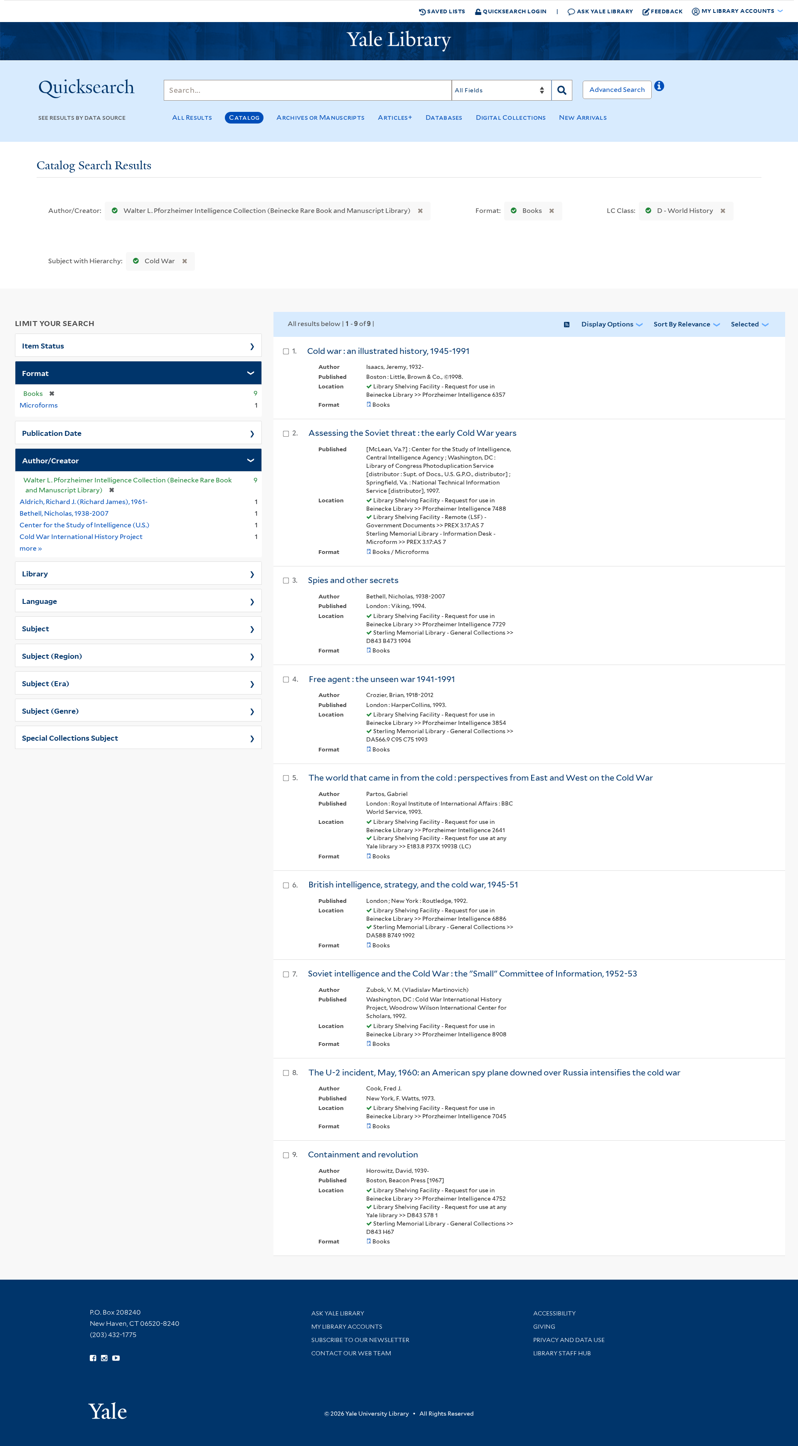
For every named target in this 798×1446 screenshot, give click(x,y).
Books (532, 211)
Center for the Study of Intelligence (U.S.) (85, 525)
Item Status (43, 345)
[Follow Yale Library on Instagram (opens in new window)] (104, 1358)
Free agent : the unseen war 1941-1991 (382, 679)
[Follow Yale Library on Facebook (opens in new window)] (93, 1358)
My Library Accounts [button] (738, 11)
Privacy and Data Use (569, 1340)
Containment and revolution (363, 1154)
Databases (444, 117)
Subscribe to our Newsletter (360, 1340)
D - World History (685, 211)
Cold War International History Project (81, 537)
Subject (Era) (45, 683)
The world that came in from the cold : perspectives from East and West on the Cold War (480, 778)
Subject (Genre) (50, 710)
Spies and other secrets (353, 580)
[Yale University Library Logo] (399, 41)
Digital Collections (511, 117)
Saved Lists (446, 11)
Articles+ (395, 117)
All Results (192, 117)
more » (31, 548)
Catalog (244, 117)
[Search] (562, 90)
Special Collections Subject (70, 737)
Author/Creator (50, 460)
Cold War (159, 261)
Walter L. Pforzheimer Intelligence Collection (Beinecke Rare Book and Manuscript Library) (267, 211)
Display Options (607, 324)
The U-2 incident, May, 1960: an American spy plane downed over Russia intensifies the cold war (494, 1073)
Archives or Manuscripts (320, 117)
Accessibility (554, 1313)
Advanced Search (617, 90)
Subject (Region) (52, 655)
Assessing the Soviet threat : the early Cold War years (412, 433)
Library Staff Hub (562, 1353)
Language (39, 601)
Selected (745, 324)
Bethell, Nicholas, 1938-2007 (64, 513)
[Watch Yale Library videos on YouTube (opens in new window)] (116, 1358)
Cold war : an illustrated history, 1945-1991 (388, 351)
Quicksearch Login (514, 11)
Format (35, 373)
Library (35, 573)
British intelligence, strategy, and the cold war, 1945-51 (413, 885)
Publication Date (51, 433)
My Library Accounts (346, 1326)
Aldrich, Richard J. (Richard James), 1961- (84, 502)
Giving (544, 1326)
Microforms (39, 405)
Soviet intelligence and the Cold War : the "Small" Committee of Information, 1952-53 (472, 974)
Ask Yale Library (604, 11)
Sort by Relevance (682, 324)
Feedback (666, 11)
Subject (35, 628)
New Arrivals (583, 117)
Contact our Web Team (351, 1353)
